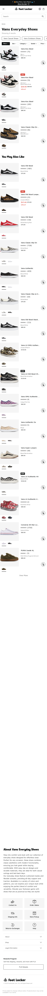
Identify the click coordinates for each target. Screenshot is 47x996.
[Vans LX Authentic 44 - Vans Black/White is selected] (4, 492)
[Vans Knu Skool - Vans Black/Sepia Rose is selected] (4, 94)
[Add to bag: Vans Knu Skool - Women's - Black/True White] (43, 115)
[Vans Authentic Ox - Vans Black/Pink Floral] (10, 441)
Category (23, 43)
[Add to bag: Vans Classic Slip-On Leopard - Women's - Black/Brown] (43, 141)
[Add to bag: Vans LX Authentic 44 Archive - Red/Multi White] (43, 513)
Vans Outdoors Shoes (32, 38)
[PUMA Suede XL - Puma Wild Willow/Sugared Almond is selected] (4, 569)
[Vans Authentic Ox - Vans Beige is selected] (4, 441)
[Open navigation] (8, 9)
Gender (33, 43)
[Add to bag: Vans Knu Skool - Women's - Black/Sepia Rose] (43, 90)
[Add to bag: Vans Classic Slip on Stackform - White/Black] (43, 308)
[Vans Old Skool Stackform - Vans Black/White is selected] (4, 338)
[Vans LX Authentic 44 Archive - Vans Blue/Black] (10, 517)
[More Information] (28, 4)
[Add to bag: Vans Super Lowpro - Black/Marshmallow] (43, 462)
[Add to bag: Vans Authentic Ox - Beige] (43, 436)
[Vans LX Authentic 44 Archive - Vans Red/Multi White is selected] (4, 517)
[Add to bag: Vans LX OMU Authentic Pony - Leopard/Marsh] (43, 359)
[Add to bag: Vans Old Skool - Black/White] (43, 180)
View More (23, 575)
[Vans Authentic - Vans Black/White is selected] (4, 287)
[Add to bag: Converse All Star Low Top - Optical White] (43, 539)
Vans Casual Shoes (11, 38)
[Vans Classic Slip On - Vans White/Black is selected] (4, 261)
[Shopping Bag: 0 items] (43, 9)
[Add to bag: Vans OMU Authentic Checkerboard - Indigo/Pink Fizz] (43, 410)
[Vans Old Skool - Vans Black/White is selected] (4, 184)
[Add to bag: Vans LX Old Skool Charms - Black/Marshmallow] (43, 385)
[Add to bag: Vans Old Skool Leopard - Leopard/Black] (43, 205)
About (7, 937)
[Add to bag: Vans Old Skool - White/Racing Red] (43, 231)
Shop (7, 942)
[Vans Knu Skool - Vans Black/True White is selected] (4, 67)
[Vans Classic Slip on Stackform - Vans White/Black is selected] (4, 312)
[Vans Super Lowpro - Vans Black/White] (10, 466)
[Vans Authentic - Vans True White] (10, 287)
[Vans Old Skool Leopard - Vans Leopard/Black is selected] (4, 210)
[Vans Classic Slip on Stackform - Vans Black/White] (10, 312)
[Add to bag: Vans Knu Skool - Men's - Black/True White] (43, 63)
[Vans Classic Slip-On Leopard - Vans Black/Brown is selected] (4, 145)
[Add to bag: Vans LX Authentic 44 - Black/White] (43, 487)
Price (42, 43)
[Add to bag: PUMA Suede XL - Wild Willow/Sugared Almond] (43, 564)
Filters (5, 43)
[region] (23, 2)
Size (13, 43)
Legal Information (11, 948)
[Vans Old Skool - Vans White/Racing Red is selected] (4, 235)
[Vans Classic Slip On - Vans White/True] (10, 261)
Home (3, 24)
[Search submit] (42, 16)
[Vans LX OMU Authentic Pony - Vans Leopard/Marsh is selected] (4, 364)
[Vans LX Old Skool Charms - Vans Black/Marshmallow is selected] (4, 389)
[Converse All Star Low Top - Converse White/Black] (10, 543)
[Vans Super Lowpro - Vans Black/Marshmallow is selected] (4, 466)
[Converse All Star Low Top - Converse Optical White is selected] (4, 543)
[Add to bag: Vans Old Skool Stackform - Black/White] (43, 333)
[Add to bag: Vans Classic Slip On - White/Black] (43, 257)
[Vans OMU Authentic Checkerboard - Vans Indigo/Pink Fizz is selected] (4, 415)
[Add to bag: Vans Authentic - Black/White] (43, 282)
